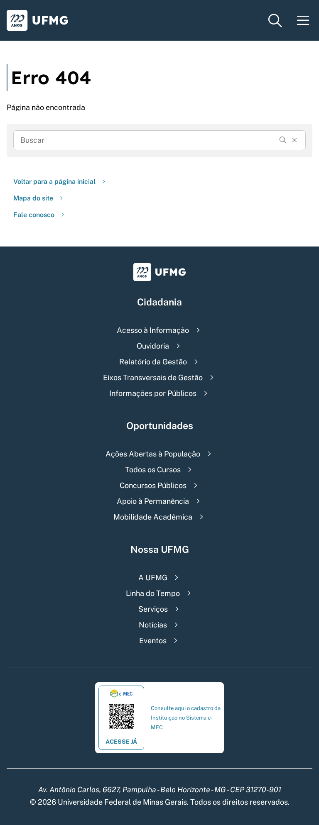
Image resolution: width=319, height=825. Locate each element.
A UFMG (152, 577)
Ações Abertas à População (153, 453)
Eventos (153, 640)
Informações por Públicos (152, 393)
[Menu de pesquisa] (275, 20)
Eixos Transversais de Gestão (153, 377)
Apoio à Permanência (153, 501)
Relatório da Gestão (153, 361)
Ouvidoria (153, 346)
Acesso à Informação (153, 330)
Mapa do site (33, 198)
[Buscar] (283, 140)
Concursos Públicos (153, 485)
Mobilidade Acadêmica (152, 517)
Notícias (153, 624)
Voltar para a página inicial (54, 182)
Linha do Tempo (153, 593)
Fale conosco (33, 215)
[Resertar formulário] (294, 140)
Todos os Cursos (153, 469)
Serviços (153, 609)
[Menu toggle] (303, 20)
